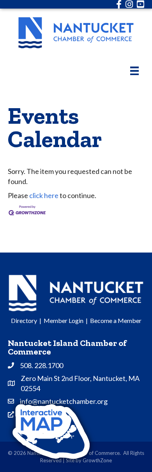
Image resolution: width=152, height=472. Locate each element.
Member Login (63, 320)
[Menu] (134, 71)
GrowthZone (97, 460)
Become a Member (115, 320)
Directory (24, 320)
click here (43, 195)
